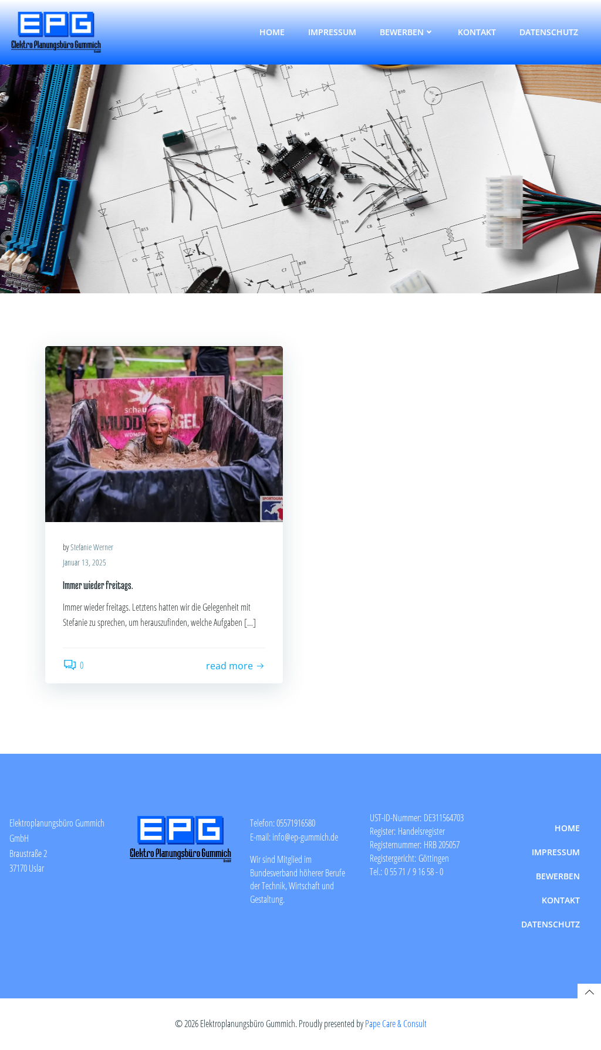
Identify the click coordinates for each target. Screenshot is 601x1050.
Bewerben (402, 32)
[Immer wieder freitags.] (164, 432)
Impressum (332, 32)
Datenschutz (548, 32)
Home (272, 32)
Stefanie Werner (91, 547)
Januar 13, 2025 (84, 562)
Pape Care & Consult (396, 1023)
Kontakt (477, 32)
